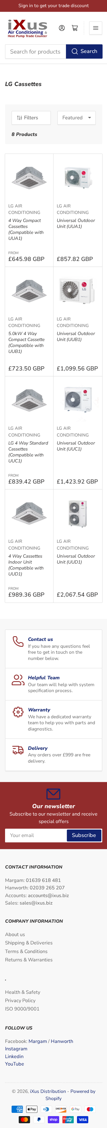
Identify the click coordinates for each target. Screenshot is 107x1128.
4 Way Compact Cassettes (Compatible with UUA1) (26, 229)
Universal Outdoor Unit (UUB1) (76, 336)
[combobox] (53, 51)
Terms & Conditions (26, 951)
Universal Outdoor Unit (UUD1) (76, 559)
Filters (31, 117)
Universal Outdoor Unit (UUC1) (76, 446)
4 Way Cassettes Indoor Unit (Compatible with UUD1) (26, 565)
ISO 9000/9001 (22, 1008)
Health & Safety (22, 992)
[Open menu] (95, 28)
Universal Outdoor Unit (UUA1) (76, 223)
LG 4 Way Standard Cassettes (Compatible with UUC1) (28, 452)
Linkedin (14, 1056)
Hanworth (62, 1041)
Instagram (16, 1048)
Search (89, 51)
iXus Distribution (48, 1091)
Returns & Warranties (29, 959)
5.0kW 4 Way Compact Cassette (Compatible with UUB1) (26, 342)
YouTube (14, 1063)
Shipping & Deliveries (29, 942)
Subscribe (84, 835)
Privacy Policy (20, 1000)
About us (15, 934)
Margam (38, 1041)
